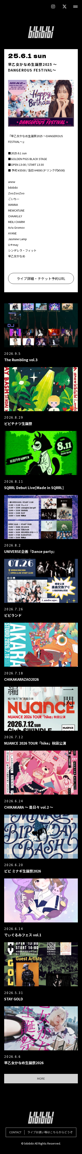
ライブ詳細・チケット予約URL (41, 278)
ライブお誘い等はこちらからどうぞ (41, 1132)
